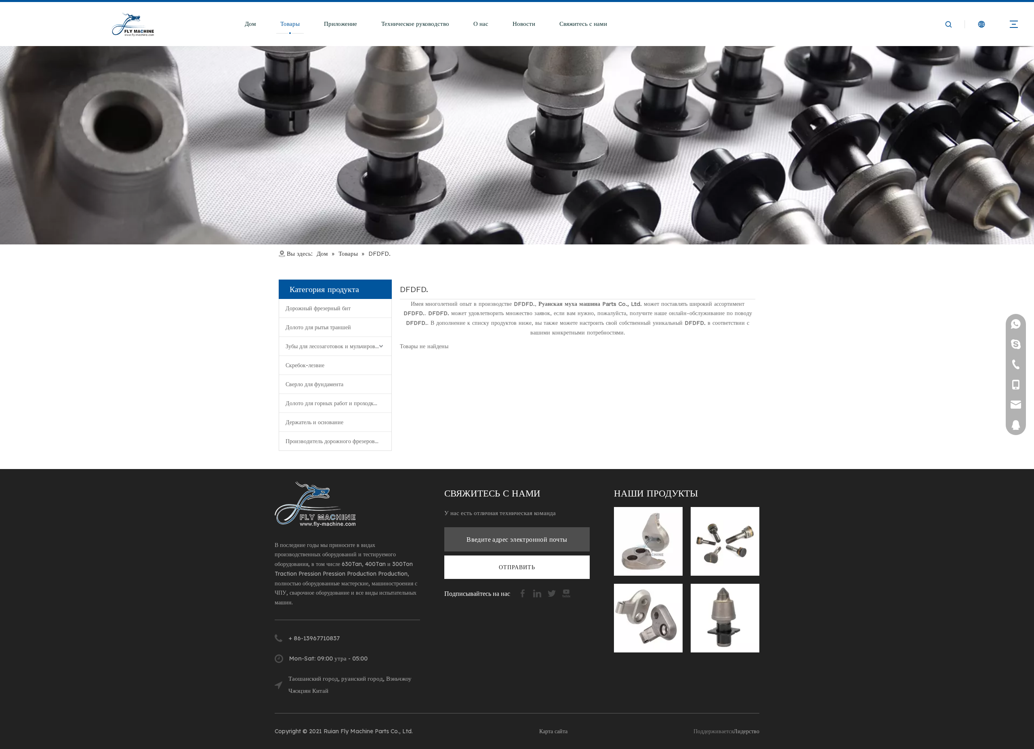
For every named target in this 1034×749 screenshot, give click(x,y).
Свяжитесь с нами (583, 23)
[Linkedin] (538, 593)
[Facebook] (523, 593)
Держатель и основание (314, 422)
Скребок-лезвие (305, 365)
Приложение (340, 23)
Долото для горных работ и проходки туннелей (338, 403)
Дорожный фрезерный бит (318, 308)
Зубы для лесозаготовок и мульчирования (336, 346)
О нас (480, 23)
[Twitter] (552, 593)
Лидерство (746, 731)
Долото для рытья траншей (318, 327)
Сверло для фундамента (314, 384)
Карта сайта (553, 731)
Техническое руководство (415, 23)
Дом (250, 23)
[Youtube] (566, 593)
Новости (524, 23)
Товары (290, 23)
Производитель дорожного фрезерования (336, 441)
